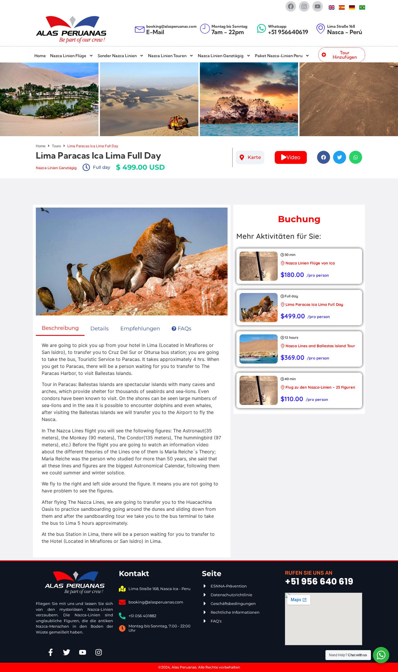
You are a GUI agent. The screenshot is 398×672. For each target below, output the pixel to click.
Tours (56, 146)
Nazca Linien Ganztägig (221, 55)
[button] (323, 157)
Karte (254, 157)
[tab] (60, 328)
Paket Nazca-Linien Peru (278, 55)
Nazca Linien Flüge (68, 55)
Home (40, 55)
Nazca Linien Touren (167, 55)
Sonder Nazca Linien (117, 55)
